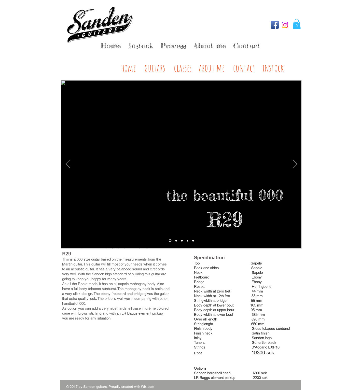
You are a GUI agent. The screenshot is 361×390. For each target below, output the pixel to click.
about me (211, 67)
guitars (154, 67)
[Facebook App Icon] (275, 25)
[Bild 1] (170, 240)
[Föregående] (68, 164)
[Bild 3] (182, 240)
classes (183, 67)
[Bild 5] (193, 240)
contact (244, 67)
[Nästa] (294, 164)
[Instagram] (285, 25)
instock (273, 67)
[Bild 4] (187, 240)
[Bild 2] (176, 240)
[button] (296, 24)
